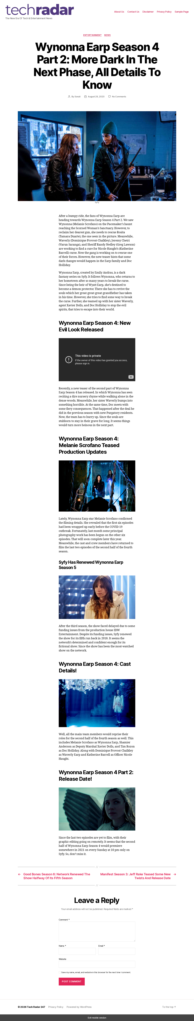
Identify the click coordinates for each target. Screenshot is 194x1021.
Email (101, 946)
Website (62, 959)
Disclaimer (148, 11)
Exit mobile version (97, 1017)
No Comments (119, 96)
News (107, 35)
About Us (119, 11)
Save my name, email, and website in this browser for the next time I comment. (96, 972)
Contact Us (133, 11)
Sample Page (182, 11)
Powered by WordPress (79, 1007)
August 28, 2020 (96, 96)
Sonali (77, 96)
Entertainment (92, 35)
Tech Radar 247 (36, 1007)
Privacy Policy (164, 11)
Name (62, 946)
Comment (64, 920)
